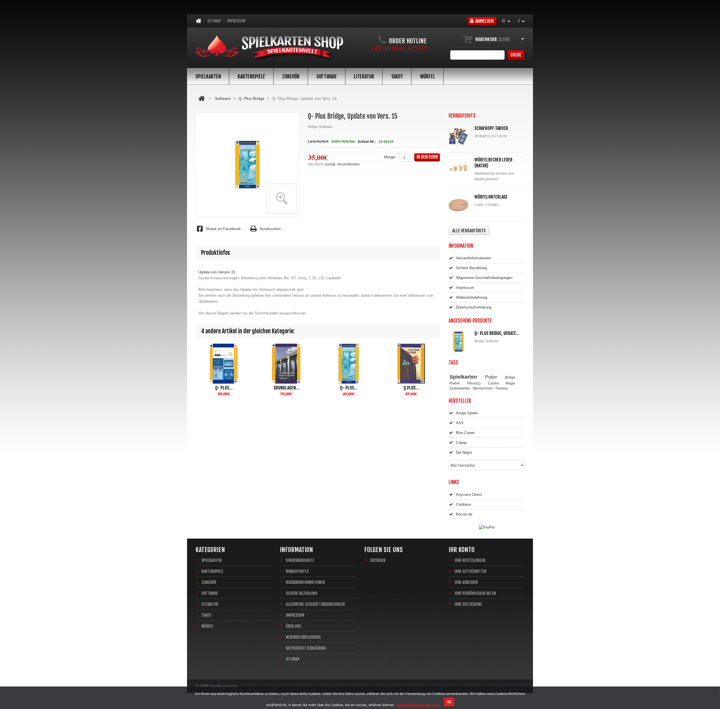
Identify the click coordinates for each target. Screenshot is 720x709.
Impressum (236, 21)
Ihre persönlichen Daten (475, 593)
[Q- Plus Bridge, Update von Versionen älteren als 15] (348, 364)
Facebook (378, 560)
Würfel (427, 76)
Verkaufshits (297, 571)
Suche (515, 55)
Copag (461, 442)
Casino (493, 383)
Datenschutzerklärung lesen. (418, 705)
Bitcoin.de (464, 514)
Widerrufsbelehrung (471, 297)
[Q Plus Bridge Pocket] (411, 364)
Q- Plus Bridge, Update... (496, 333)
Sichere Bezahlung (471, 268)
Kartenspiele (251, 76)
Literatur (364, 76)
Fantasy (502, 388)
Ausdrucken (270, 228)
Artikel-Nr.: (366, 141)
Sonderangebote (300, 560)
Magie (510, 383)
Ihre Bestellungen (469, 560)
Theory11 (474, 383)
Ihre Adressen (466, 582)
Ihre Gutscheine (468, 604)
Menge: (390, 157)
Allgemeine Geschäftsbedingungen (484, 278)
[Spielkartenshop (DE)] (269, 48)
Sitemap (214, 21)
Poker (491, 376)
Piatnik (454, 383)
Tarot (397, 76)
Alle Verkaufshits (469, 230)
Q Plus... (411, 388)
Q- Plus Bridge (251, 98)
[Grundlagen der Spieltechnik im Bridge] (286, 364)
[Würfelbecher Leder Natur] (460, 168)
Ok (449, 702)
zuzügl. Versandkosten (342, 164)
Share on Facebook (223, 228)
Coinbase (463, 504)
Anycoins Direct (469, 494)
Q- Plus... (224, 388)
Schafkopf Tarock (491, 128)
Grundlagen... (286, 388)
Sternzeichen (482, 388)
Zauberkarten (459, 388)
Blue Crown (465, 433)
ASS (460, 423)
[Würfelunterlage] (460, 205)
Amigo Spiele (467, 413)
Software (326, 76)
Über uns (293, 626)
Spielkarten (208, 76)
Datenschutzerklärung (473, 307)
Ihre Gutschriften (470, 571)
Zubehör (291, 76)
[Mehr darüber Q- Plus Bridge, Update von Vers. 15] (460, 342)
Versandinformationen (473, 258)
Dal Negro (464, 452)
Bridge (510, 377)
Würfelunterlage (491, 197)
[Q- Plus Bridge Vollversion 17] (223, 364)
